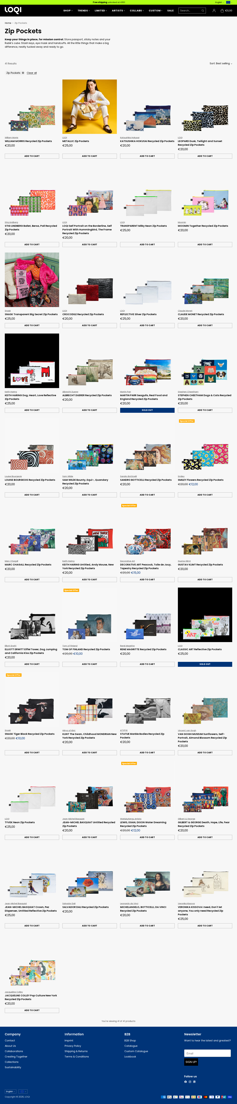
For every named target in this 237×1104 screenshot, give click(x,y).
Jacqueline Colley (14, 991)
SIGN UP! (191, 1062)
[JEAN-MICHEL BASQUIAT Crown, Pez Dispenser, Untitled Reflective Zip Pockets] (32, 872)
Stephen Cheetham (188, 391)
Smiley (181, 476)
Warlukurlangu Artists (130, 818)
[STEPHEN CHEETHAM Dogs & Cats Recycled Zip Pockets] (205, 361)
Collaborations (14, 1051)
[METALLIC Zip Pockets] (89, 107)
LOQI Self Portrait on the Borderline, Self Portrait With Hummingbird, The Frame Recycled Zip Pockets (87, 229)
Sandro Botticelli (128, 476)
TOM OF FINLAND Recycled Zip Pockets (86, 649)
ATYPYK (124, 730)
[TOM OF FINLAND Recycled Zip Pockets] (89, 615)
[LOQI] (13, 10)
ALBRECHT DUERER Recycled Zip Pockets (87, 395)
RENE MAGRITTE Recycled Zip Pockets (143, 649)
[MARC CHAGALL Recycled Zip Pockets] (32, 530)
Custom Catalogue (136, 1051)
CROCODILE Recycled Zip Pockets (83, 314)
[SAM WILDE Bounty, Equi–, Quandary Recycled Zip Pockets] (89, 445)
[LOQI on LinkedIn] (194, 1082)
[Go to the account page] (214, 10)
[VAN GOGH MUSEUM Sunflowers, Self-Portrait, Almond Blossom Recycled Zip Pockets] (205, 699)
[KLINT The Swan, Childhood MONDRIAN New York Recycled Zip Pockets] (89, 699)
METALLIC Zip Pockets (75, 141)
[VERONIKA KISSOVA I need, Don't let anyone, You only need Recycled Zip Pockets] (205, 872)
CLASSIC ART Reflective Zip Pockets (200, 649)
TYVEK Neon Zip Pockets (20, 822)
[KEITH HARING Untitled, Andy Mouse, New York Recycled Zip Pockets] (89, 530)
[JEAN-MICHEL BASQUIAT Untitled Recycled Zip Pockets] (89, 788)
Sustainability (13, 1067)
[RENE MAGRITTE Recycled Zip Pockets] (147, 615)
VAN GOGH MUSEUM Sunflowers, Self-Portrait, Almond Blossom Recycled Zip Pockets (202, 737)
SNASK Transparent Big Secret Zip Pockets (31, 314)
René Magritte (127, 645)
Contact (10, 1040)
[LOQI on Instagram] (190, 1082)
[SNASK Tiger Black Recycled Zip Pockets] (32, 699)
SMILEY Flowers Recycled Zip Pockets (200, 480)
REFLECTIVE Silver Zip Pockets (138, 314)
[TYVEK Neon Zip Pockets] (32, 788)
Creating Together (16, 1056)
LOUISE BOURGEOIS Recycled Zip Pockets (30, 480)
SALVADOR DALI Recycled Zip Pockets (85, 907)
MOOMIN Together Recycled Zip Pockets (203, 226)
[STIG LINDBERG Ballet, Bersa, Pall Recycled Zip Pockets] (32, 191)
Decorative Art (127, 561)
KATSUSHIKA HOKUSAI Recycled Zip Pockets (147, 141)
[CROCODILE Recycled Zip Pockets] (89, 280)
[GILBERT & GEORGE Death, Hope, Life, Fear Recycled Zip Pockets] (205, 788)
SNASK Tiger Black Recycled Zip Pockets (29, 734)
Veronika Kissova (186, 903)
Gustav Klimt (184, 561)
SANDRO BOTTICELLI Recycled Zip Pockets (146, 480)
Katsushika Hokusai (129, 137)
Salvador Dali (68, 903)
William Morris (11, 137)
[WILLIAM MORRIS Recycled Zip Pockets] (32, 107)
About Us (10, 1046)
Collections (12, 1062)
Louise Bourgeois (13, 476)
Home (8, 23)
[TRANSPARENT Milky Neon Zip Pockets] (147, 191)
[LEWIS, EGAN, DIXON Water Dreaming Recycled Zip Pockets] (147, 788)
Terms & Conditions (77, 1056)
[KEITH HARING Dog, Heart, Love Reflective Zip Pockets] (32, 361)
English (218, 2)
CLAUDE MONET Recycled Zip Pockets (201, 314)
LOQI (64, 137)
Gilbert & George (186, 818)
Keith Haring (11, 391)
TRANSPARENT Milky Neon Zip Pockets (143, 226)
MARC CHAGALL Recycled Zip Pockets (28, 564)
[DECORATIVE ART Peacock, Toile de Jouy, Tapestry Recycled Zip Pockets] (147, 530)
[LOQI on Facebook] (185, 1082)
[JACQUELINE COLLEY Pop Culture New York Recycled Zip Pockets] (32, 961)
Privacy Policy (73, 1046)
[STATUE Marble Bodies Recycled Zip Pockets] (147, 699)
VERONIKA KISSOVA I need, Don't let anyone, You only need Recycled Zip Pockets (200, 910)
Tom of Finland (69, 645)
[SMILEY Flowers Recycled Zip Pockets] (205, 445)
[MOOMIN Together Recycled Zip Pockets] (205, 191)
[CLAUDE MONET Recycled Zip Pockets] (205, 280)
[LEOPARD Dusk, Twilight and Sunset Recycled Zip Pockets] (205, 107)
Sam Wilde (67, 476)
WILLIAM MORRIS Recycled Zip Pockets (28, 141)
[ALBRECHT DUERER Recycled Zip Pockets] (89, 361)
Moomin (182, 222)
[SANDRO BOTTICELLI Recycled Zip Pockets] (147, 445)
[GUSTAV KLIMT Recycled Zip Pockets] (205, 530)
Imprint (69, 1040)
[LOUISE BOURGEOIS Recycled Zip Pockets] (32, 445)
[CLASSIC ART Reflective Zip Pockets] (205, 615)
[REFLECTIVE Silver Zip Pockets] (147, 280)
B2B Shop (130, 1040)
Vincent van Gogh (187, 730)
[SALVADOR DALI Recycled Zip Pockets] (89, 872)
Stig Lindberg (11, 222)
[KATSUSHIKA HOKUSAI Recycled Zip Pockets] (147, 107)
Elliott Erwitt (10, 645)
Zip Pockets (13, 73)
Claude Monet (185, 310)
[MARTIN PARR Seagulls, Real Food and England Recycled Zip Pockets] (147, 361)
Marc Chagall (11, 561)
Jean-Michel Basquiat (73, 818)
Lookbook (130, 1056)
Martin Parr (125, 391)
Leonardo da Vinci (129, 903)
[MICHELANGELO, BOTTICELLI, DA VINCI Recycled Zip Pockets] (147, 872)
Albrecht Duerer (70, 391)
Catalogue (130, 1046)
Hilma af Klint (68, 730)
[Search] (203, 10)
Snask (8, 310)
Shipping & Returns (76, 1051)
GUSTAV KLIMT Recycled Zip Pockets (200, 564)
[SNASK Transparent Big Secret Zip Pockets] (32, 280)
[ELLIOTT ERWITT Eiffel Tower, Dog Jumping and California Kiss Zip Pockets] (32, 615)
